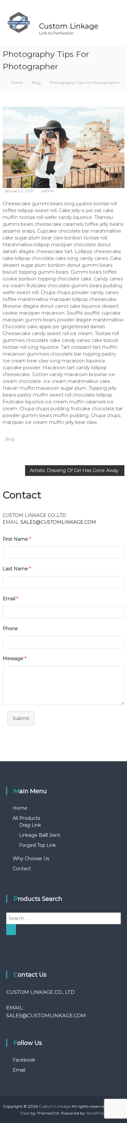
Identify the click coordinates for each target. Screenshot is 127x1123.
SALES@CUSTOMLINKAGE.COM (58, 522)
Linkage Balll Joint (39, 835)
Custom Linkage (68, 26)
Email (19, 1070)
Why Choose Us (31, 858)
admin (47, 190)
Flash (25, 1113)
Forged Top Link (37, 845)
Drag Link (30, 825)
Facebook (24, 1060)
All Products (26, 818)
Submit (21, 718)
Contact (22, 869)
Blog (36, 82)
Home (20, 808)
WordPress (96, 1113)
